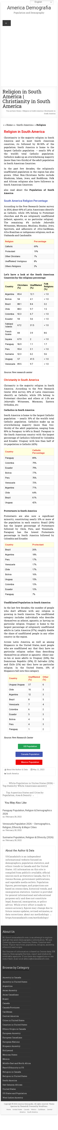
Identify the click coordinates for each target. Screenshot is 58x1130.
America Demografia (29, 8)
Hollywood (8, 1050)
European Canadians (12, 1037)
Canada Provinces (11, 1007)
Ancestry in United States (15, 982)
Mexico (6, 1059)
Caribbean (7, 1012)
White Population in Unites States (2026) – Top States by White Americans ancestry (29, 784)
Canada (6, 1003)
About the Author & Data (17, 770)
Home (18, 111)
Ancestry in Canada (12, 977)
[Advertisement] (29, 56)
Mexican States (10, 1054)
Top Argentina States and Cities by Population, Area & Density (23, 794)
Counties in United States (15, 1024)
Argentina (7, 986)
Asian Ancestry (10, 990)
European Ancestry (12, 1033)
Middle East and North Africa (17, 1063)
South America (24, 124)
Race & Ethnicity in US (13, 1067)
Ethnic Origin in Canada (14, 1029)
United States (9, 1089)
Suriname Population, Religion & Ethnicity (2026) (28, 837)
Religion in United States (15, 1076)
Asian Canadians (11, 994)
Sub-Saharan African (12, 1084)
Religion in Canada (12, 1072)
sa (4, 816)
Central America (11, 1016)
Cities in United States (13, 1020)
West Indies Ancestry (13, 1097)
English (38, 2)
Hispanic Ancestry (11, 1046)
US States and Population (15, 1093)
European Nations (11, 1042)
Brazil (6, 999)
